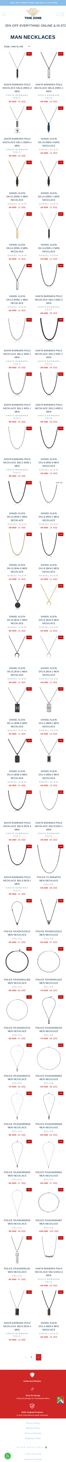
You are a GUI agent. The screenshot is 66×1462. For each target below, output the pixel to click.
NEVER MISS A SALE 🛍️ (32, 1447)
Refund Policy (33, 1428)
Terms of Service (33, 1433)
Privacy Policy (33, 1423)
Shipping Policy (33, 1438)
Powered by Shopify (33, 1459)
